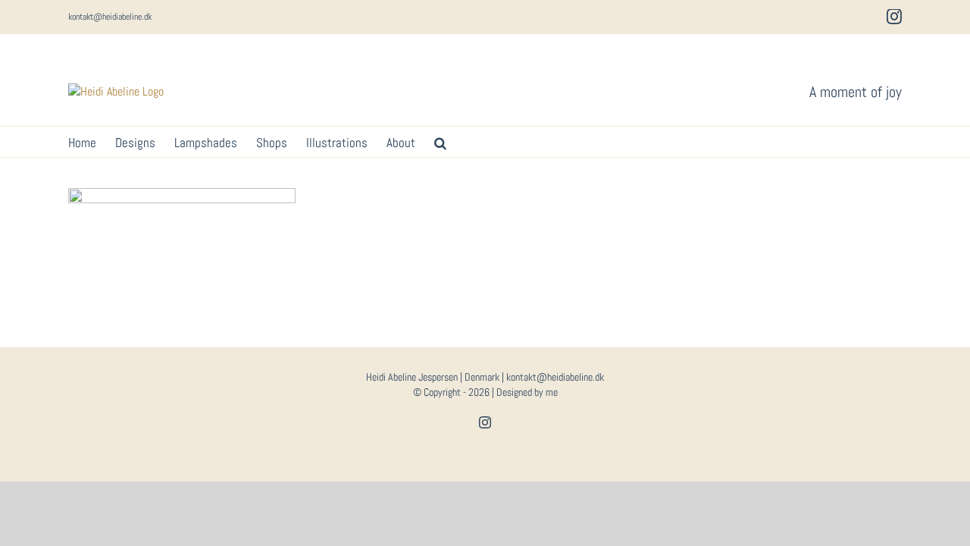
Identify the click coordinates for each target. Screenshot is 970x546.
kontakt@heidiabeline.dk (110, 17)
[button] (440, 142)
